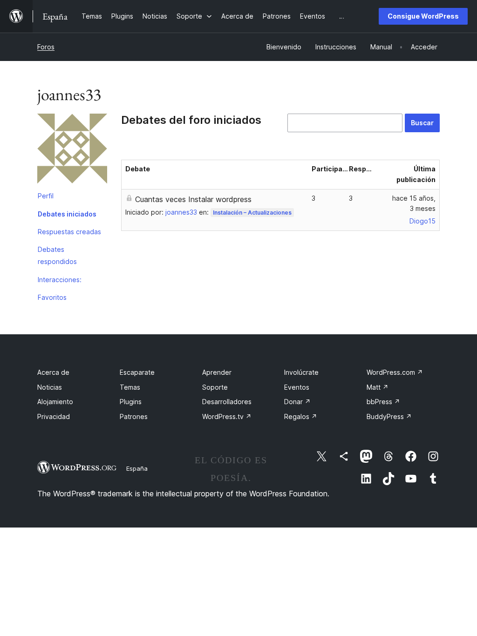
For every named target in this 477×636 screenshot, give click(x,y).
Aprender (217, 372)
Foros (46, 47)
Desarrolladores (227, 402)
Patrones (134, 416)
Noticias (49, 387)
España (137, 468)
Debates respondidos (57, 255)
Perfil (46, 196)
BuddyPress (389, 416)
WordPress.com (395, 372)
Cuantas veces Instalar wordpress (193, 199)
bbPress (383, 402)
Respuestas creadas (69, 232)
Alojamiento (55, 402)
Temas (130, 387)
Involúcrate (301, 372)
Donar (297, 402)
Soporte (215, 387)
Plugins (131, 402)
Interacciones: (60, 280)
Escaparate (137, 372)
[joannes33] (72, 150)
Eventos (296, 387)
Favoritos (52, 297)
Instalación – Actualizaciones (252, 212)
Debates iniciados (67, 214)
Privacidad (53, 416)
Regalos (300, 416)
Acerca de (53, 372)
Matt (377, 387)
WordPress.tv (227, 416)
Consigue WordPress (423, 16)
